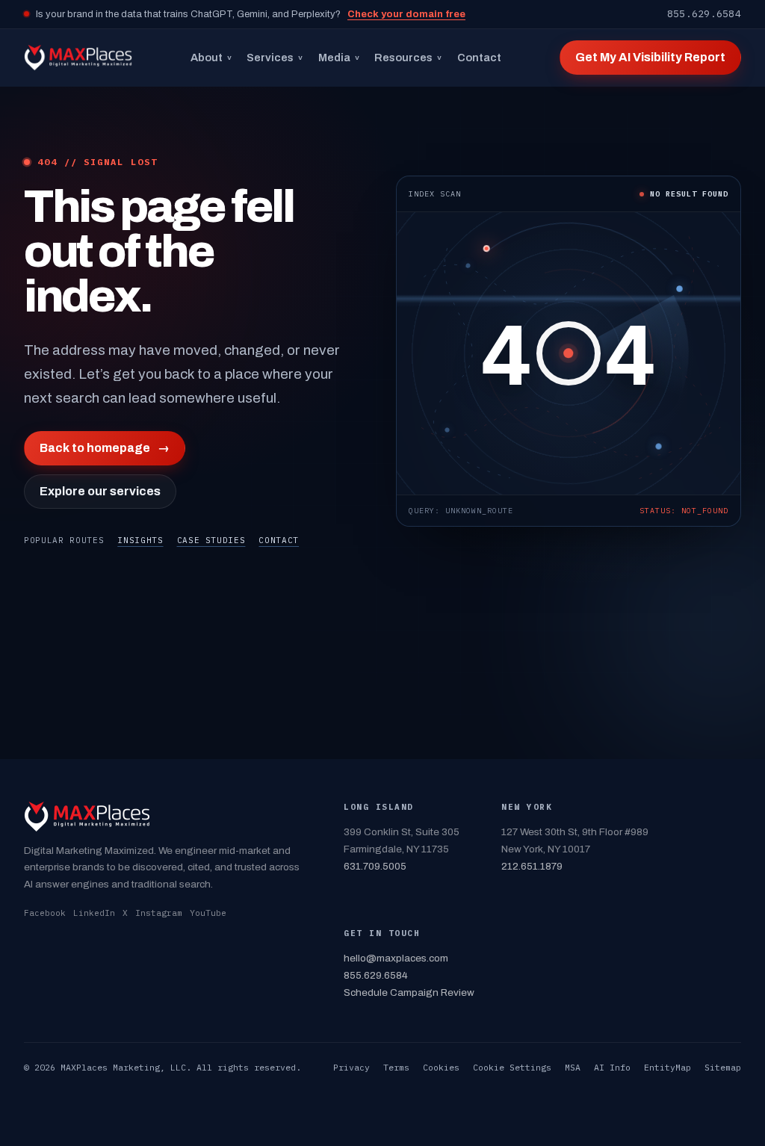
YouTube (208, 913)
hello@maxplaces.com (396, 958)
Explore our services (100, 491)
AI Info (612, 1067)
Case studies (211, 540)
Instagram (158, 913)
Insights (140, 540)
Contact (479, 58)
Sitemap (722, 1067)
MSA (572, 1067)
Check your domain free (406, 14)
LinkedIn (94, 913)
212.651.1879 (532, 866)
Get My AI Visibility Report (650, 57)
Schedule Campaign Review (409, 992)
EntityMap (667, 1067)
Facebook (45, 913)
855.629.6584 (704, 13)
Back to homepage (105, 448)
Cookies (441, 1067)
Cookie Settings (512, 1067)
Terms (396, 1067)
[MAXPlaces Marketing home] (78, 57)
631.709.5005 (375, 866)
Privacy (351, 1067)
